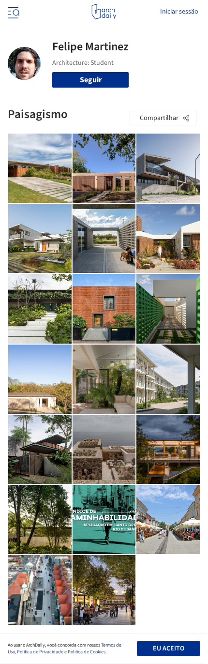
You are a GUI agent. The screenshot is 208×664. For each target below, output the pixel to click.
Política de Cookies (86, 652)
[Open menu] (12, 11)
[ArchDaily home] (103, 11)
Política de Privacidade (40, 652)
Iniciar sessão (179, 11)
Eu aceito (168, 648)
